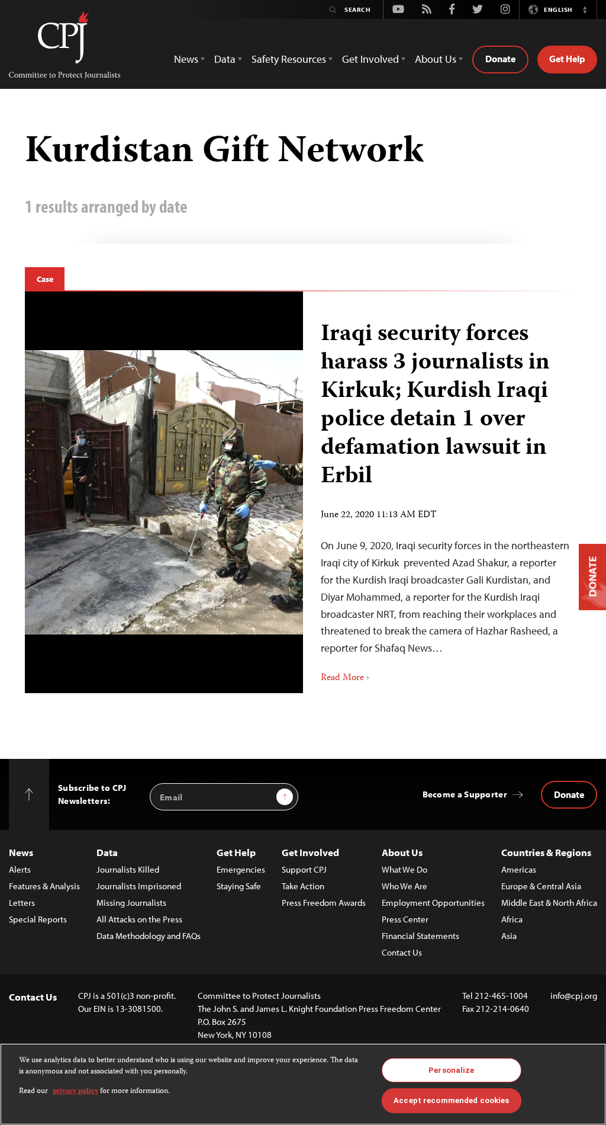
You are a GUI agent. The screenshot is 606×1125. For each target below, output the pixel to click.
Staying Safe (239, 886)
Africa (512, 919)
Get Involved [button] (370, 59)
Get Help (567, 59)
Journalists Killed (127, 869)
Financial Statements (420, 935)
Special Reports (38, 919)
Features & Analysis (44, 886)
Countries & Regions (546, 852)
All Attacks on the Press (139, 919)
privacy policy (75, 1091)
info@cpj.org (573, 995)
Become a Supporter (465, 794)
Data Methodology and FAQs (148, 935)
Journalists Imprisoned (138, 886)
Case (45, 279)
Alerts (20, 869)
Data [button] (225, 59)
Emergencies (241, 869)
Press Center (405, 919)
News (21, 852)
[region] (303, 1084)
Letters (22, 902)
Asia (509, 935)
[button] (585, 9)
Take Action (303, 886)
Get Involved (310, 852)
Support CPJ (304, 869)
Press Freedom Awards (324, 902)
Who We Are (404, 886)
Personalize (451, 1070)
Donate (500, 59)
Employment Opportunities (433, 902)
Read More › (345, 678)
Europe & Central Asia (541, 886)
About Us (402, 852)
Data (107, 852)
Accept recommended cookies (451, 1100)
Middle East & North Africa (549, 902)
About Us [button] (435, 59)
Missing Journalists (131, 902)
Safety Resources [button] (289, 59)
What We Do (404, 869)
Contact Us (402, 952)
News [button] (186, 59)
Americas (518, 869)
